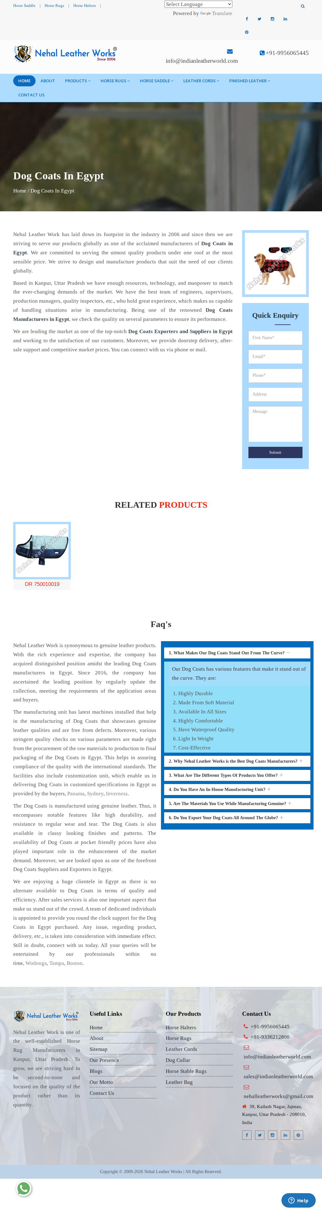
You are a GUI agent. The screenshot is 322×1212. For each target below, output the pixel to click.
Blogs (96, 1071)
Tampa (56, 963)
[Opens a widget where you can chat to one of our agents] (298, 1201)
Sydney (95, 794)
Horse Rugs (54, 5)
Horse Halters (84, 5)
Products (76, 81)
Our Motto (101, 1082)
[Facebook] (246, 19)
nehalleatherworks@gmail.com (278, 1096)
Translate (222, 13)
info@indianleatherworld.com (202, 60)
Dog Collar (178, 1060)
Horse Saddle (24, 5)
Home (24, 81)
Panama (76, 794)
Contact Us (31, 95)
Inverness (117, 794)
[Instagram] (272, 19)
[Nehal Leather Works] (66, 53)
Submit (275, 452)
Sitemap (99, 1049)
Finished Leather (248, 81)
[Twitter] (259, 19)
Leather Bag (179, 1082)
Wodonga (36, 963)
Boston (74, 963)
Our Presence (104, 1060)
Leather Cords (199, 81)
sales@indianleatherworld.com (278, 1076)
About (48, 81)
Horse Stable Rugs (186, 1071)
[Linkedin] (285, 19)
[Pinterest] (246, 32)
